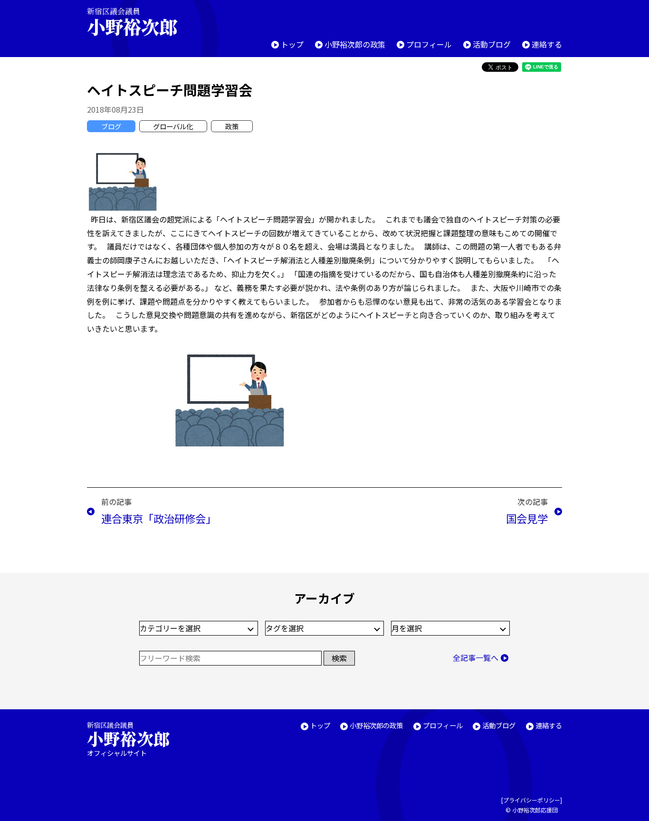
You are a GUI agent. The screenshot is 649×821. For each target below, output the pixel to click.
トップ (292, 44)
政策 (232, 126)
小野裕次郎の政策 (354, 44)
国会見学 (527, 518)
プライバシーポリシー (531, 800)
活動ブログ (492, 44)
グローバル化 (173, 126)
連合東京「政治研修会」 (158, 518)
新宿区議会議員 (132, 22)
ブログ (111, 126)
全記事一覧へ (475, 657)
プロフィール (429, 44)
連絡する (547, 44)
